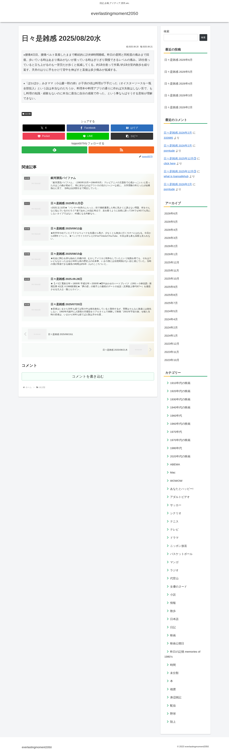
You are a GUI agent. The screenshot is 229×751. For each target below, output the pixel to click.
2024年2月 (171, 327)
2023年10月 (171, 360)
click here (170, 163)
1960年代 (176, 415)
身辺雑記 (175, 697)
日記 (173, 627)
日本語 (174, 619)
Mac (172, 472)
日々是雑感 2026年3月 (178, 95)
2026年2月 (171, 246)
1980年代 (176, 448)
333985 (168, 137)
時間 (173, 664)
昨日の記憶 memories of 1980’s (182, 654)
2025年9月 (171, 286)
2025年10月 (171, 278)
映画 (173, 635)
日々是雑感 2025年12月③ (180, 158)
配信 (173, 705)
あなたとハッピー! (181, 488)
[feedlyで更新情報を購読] (54, 149)
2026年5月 (171, 221)
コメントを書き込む (88, 376)
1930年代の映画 (180, 399)
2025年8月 (171, 294)
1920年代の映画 (180, 391)
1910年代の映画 (180, 383)
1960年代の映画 (180, 423)
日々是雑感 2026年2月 (178, 107)
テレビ (174, 529)
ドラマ (174, 537)
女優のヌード (178, 586)
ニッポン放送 (178, 545)
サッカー (175, 505)
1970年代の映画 (180, 439)
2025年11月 (171, 270)
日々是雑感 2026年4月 (178, 83)
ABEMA (175, 464)
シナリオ (175, 513)
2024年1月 (171, 335)
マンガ (174, 562)
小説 (173, 594)
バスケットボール (181, 554)
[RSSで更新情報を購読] (121, 149)
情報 (173, 602)
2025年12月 (171, 262)
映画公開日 (177, 643)
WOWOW (176, 480)
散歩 (173, 611)
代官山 (174, 578)
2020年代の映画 (180, 456)
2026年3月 (171, 237)
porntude (169, 150)
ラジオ (174, 570)
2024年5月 (171, 311)
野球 (173, 713)
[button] (132, 136)
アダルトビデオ (180, 496)
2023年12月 (171, 343)
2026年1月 (171, 254)
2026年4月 (171, 229)
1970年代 (176, 431)
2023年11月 (171, 351)
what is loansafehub (176, 176)
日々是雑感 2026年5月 (178, 71)
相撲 (173, 689)
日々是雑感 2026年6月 (178, 59)
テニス (174, 521)
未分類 (28, 114)
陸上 (173, 721)
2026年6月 (171, 213)
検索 (166, 31)
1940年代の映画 (180, 407)
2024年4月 (171, 319)
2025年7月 (171, 303)
